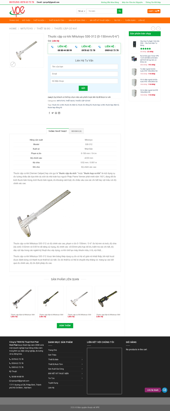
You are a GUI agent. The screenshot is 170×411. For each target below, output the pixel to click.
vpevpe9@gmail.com (20, 381)
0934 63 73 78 (17, 363)
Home (13, 28)
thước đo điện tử (71, 105)
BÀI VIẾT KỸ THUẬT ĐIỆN (99, 20)
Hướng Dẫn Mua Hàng (110, 2)
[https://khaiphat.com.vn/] (28, 11)
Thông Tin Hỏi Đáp (153, 2)
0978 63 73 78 (17, 359)
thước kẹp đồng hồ (55, 107)
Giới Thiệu (26, 20)
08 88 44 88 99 (18, 377)
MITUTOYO (26, 28)
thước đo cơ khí (58, 105)
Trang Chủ (14, 20)
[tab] (57, 131)
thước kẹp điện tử (112, 105)
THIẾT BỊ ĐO (43, 28)
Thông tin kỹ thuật (57, 131)
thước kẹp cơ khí (99, 105)
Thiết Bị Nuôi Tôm (56, 20)
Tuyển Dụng (130, 20)
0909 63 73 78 (17, 367)
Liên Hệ (141, 20)
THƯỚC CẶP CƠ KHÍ (65, 28)
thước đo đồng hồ (85, 105)
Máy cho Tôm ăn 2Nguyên (132, 2)
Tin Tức (117, 20)
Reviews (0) (76, 131)
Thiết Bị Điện (38, 20)
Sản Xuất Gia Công (77, 20)
